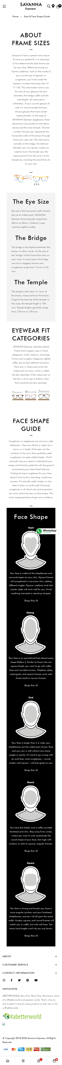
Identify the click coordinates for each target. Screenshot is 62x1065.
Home (15, 16)
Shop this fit (31, 600)
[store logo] (31, 6)
